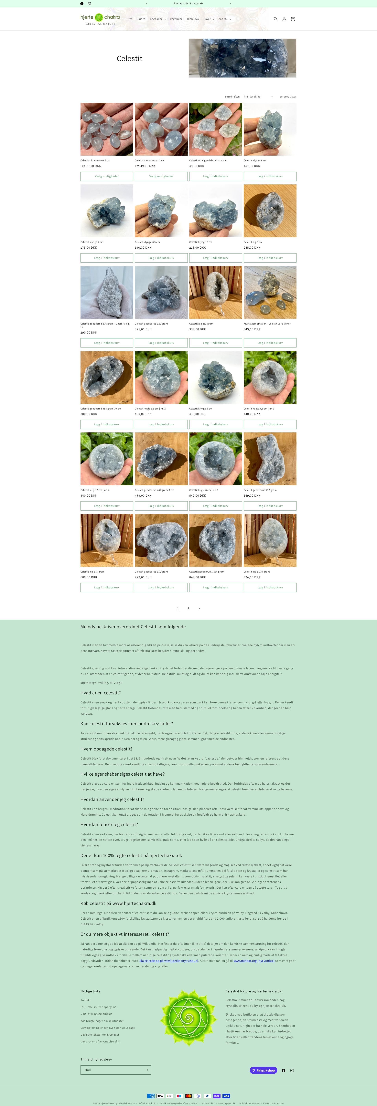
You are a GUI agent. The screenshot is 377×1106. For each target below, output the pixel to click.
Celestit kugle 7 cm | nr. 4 (95, 490)
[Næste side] (199, 608)
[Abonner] (146, 1070)
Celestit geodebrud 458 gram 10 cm (101, 408)
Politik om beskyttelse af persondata (178, 1103)
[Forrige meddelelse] (146, 3)
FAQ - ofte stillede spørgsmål (99, 1007)
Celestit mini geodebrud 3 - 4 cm (208, 160)
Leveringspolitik (226, 1103)
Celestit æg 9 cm (253, 242)
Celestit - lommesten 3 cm (150, 160)
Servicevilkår (208, 1103)
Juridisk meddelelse (249, 1103)
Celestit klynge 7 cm (92, 242)
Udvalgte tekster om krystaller (100, 1035)
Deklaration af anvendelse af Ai (100, 1041)
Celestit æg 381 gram (201, 323)
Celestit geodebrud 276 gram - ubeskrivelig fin (105, 325)
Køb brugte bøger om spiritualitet (102, 1021)
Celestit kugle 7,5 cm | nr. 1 (259, 408)
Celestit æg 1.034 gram (257, 571)
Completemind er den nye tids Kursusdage (108, 1027)
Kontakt (86, 1000)
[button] (158, 19)
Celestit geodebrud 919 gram (151, 571)
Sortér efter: (232, 96)
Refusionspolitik (147, 1103)
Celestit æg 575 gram (93, 571)
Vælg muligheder (107, 176)
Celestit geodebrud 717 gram (260, 490)
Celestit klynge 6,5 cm (147, 242)
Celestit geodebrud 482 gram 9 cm (154, 490)
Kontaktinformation (273, 1103)
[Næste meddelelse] (230, 3)
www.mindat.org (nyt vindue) (254, 961)
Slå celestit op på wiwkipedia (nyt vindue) (169, 961)
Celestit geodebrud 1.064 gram (206, 571)
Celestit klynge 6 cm (255, 160)
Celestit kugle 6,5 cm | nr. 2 (150, 408)
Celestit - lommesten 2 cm (95, 160)
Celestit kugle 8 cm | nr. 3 (203, 490)
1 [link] (178, 608)
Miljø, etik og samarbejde (96, 1014)
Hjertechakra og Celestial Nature (118, 1103)
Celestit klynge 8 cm (200, 242)
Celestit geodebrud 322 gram (151, 323)
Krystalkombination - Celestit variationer (267, 323)
